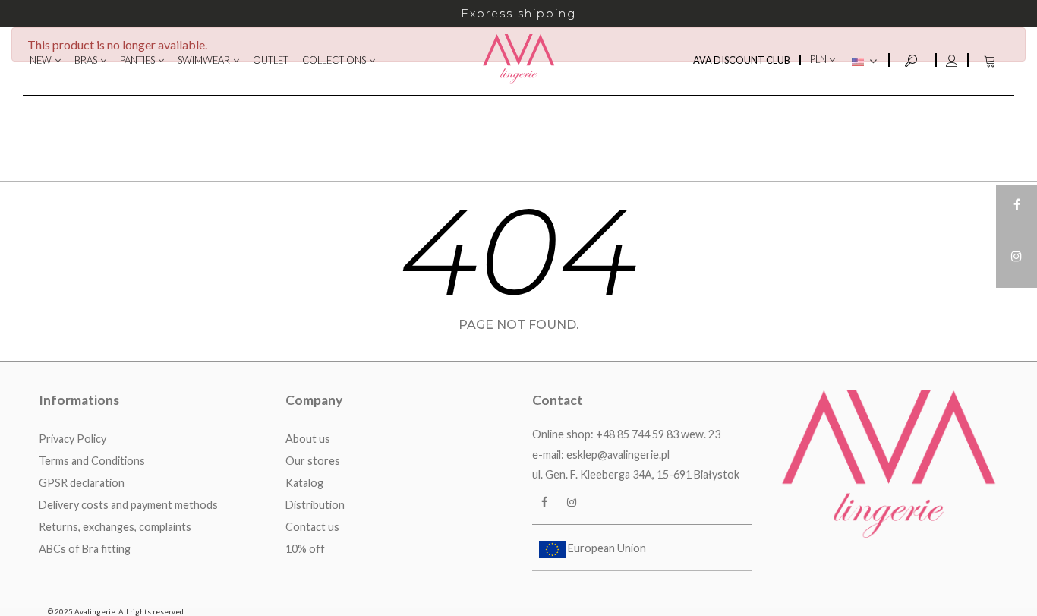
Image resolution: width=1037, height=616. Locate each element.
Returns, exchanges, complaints (115, 526)
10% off (305, 548)
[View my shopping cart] (991, 60)
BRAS (85, 60)
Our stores (312, 460)
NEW (41, 60)
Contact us (312, 526)
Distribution (315, 504)
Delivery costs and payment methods (128, 504)
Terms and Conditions (92, 460)
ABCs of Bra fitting (85, 548)
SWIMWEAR (204, 60)
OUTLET (270, 60)
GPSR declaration (82, 482)
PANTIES (137, 60)
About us (307, 438)
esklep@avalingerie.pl (618, 454)
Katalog (304, 482)
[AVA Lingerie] (519, 60)
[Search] (912, 59)
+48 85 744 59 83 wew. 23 (658, 434)
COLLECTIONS (334, 60)
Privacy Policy (72, 438)
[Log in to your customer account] (951, 60)
